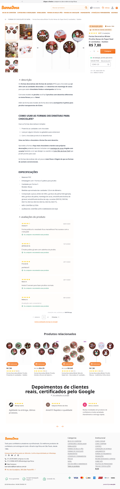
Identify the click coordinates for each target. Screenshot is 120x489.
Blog (97, 469)
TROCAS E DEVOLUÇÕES (103, 466)
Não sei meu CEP (105, 61)
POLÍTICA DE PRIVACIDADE (103, 464)
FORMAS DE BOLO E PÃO (75, 449)
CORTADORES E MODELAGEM (77, 444)
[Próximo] (97, 1)
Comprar (108, 51)
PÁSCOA (70, 459)
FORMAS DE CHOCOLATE (75, 451)
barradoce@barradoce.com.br (15, 466)
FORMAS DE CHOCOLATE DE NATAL (19, 19)
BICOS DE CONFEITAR (74, 441)
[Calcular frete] (108, 64)
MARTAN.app (68, 312)
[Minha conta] (112, 7)
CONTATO (98, 446)
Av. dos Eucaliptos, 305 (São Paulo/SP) (20, 470)
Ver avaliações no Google (60, 395)
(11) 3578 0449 (11, 459)
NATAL (70, 461)
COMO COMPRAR (100, 444)
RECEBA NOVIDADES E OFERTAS (105, 459)
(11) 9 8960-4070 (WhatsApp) (16, 461)
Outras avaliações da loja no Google (46, 322)
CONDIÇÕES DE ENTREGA (103, 449)
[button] (112, 8)
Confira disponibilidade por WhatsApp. (43, 453)
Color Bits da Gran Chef (61, 151)
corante (21, 151)
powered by (109, 484)
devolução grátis (97, 26)
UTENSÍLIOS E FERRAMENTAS (77, 456)
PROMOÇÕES (99, 456)
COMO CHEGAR (100, 441)
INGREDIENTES (72, 454)
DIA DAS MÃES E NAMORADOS (77, 464)
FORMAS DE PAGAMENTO (103, 454)
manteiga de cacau (57, 148)
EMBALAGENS (72, 446)
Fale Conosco (11, 464)
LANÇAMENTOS (100, 451)
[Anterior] (22, 1)
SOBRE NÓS (99, 461)
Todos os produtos (74, 466)
